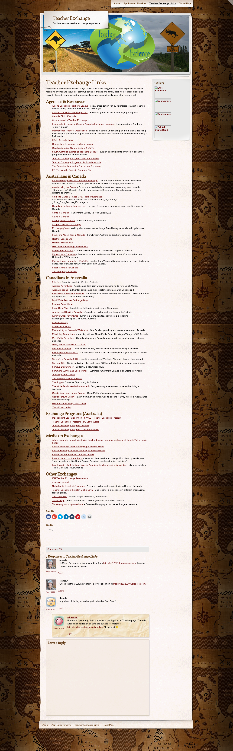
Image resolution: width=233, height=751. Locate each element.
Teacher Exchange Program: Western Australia (75, 429)
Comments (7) (54, 549)
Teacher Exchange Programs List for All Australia (76, 162)
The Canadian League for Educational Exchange (76, 166)
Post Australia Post (61, 348)
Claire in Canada (60, 216)
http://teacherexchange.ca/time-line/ (85, 627)
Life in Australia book (62, 140)
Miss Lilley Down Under (64, 334)
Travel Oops (58, 500)
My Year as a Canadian (64, 254)
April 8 (50, 592)
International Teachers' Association (69, 130)
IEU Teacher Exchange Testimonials (70, 246)
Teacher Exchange (71, 18)
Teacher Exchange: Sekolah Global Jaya (72, 490)
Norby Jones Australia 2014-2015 (69, 344)
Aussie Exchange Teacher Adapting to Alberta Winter (78, 450)
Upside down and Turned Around (68, 393)
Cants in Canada (60, 212)
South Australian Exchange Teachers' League (75, 151)
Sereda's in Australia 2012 (65, 359)
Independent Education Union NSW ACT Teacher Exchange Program (86, 418)
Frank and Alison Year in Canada (68, 235)
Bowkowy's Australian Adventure (68, 293)
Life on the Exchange (62, 250)
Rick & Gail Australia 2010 (65, 352)
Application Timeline (135, 3)
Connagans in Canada (63, 220)
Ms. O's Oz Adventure (63, 338)
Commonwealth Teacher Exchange (69, 120)
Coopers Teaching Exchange (66, 224)
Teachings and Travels (63, 374)
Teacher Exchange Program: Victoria (70, 425)
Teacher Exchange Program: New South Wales (75, 158)
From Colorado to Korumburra (67, 458)
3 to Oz (55, 282)
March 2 (51, 609)
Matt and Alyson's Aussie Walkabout (70, 330)
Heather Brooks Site (62, 239)
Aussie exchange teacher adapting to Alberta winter (78, 446)
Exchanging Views (61, 228)
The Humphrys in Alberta (64, 271)
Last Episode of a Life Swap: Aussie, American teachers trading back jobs (89, 465)
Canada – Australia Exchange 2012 (69, 112)
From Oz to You (60, 308)
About (117, 3)
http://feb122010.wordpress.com (119, 563)
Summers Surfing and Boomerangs (69, 370)
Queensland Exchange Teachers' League (73, 144)
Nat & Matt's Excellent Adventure (68, 486)
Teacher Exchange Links (162, 3)
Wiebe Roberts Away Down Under (69, 403)
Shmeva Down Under (63, 367)
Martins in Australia (61, 326)
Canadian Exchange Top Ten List (68, 206)
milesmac (72, 617)
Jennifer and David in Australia (67, 312)
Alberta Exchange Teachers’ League (70, 106)
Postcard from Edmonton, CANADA (69, 261)
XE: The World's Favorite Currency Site (71, 170)
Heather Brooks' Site (62, 242)
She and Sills (58, 363)
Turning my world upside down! (67, 504)
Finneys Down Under (62, 304)
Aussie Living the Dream (64, 187)
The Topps (57, 382)
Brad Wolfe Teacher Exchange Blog (70, 300)
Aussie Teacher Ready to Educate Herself (73, 454)
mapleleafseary (60, 322)
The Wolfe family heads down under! (70, 386)
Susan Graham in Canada (65, 267)
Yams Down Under (61, 407)
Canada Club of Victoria (64, 116)
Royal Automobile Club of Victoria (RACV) (73, 148)
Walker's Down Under (63, 396)
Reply (61, 573)
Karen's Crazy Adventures (65, 316)
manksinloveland (60, 482)
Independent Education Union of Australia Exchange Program (83, 124)
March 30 (51, 571)
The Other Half (59, 496)
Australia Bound (60, 290)
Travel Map (185, 3)
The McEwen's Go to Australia (67, 378)
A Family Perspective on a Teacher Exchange (74, 180)
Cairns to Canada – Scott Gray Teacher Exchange (77, 196)
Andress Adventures (62, 286)
